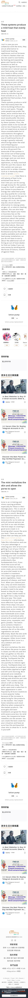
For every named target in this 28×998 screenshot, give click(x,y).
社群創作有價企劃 (7, 6)
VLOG (9, 947)
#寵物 (4, 968)
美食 (18, 274)
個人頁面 (7, 958)
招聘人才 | (11, 984)
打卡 (10, 274)
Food (9, 980)
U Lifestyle (7, 978)
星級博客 (21, 947)
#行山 (9, 968)
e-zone (18, 980)
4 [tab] (17, 11)
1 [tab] (10, 11)
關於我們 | (5, 982)
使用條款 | (17, 982)
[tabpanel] (14, 10)
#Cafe (23, 968)
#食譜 (18, 968)
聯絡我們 (17, 984)
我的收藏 (20, 958)
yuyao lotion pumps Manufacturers (11, 539)
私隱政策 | (23, 982)
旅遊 (14, 274)
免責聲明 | (11, 982)
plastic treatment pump (10, 175)
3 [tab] (15, 11)
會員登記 (24, 2)
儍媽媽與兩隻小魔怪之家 (6, 342)
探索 (4, 947)
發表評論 (6, 361)
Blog (14, 980)
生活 (2, 21)
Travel (13, 978)
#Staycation (11, 971)
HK (17, 978)
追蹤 (23, 40)
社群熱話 (19, 6)
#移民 (19, 971)
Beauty (22, 978)
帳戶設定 (14, 958)
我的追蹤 (10, 961)
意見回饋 (10, 950)
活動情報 (13, 275)
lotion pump (9, 39)
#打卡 (14, 968)
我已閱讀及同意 (14, 995)
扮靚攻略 (7, 275)
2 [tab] (13, 11)
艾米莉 (17, 342)
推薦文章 (14, 947)
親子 (22, 274)
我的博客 (17, 961)
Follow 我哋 (10, 280)
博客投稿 (17, 950)
